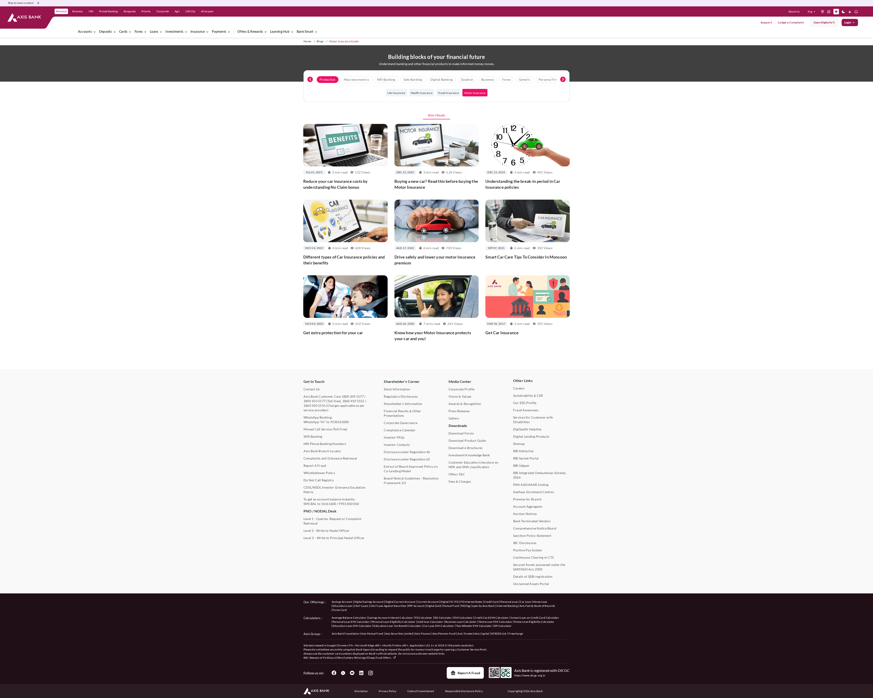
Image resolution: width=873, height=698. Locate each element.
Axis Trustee (465, 633)
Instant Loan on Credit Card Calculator (535, 617)
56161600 (328, 504)
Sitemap (519, 444)
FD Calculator (423, 617)
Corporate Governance (400, 423)
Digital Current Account (400, 601)
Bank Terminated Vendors (532, 521)
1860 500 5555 (315, 405)
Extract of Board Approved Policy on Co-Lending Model (410, 468)
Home (307, 41)
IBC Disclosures (525, 543)
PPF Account (416, 606)
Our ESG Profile (525, 403)
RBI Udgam (521, 465)
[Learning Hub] (292, 32)
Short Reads (436, 115)
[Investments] (186, 32)
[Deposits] (114, 32)
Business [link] (77, 11)
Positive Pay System (527, 550)
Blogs (320, 41)
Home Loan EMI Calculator (495, 621)
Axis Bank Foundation (345, 633)
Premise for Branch (527, 499)
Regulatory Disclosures (401, 396)
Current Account (428, 601)
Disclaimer (361, 691)
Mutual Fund (451, 606)
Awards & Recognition (465, 404)
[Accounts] (94, 32)
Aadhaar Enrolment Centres (533, 492)
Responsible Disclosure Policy (464, 691)
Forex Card (340, 610)
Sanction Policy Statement (532, 535)
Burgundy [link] (130, 11)
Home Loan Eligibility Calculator (534, 621)
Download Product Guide (467, 440)
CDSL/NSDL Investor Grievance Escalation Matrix (334, 489)
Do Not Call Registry (319, 480)
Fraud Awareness (526, 410)
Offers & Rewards (250, 31)
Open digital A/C (824, 22)
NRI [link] (91, 11)
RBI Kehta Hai (523, 451)
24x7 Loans (361, 606)
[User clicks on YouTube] (352, 673)
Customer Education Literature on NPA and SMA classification (474, 464)
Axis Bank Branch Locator (322, 451)
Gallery (454, 418)
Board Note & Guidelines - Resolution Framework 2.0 (411, 480)
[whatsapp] (829, 11)
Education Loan (342, 606)
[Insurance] (207, 32)
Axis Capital (481, 633)
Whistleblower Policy (319, 473)
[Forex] (145, 32)
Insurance (198, 31)
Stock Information (397, 389)
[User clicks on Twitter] (343, 673)
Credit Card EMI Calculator (491, 617)
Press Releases (459, 411)
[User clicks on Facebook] (334, 673)
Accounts (85, 31)
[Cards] (130, 32)
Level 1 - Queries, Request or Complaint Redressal (332, 521)
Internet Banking (507, 606)
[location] (822, 11)
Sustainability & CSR (528, 395)
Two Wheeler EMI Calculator (474, 626)
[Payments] (229, 32)
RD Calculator (443, 617)
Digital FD (446, 601)
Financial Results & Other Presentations (402, 413)
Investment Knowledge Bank (469, 455)
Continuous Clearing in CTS (533, 557)
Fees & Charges (460, 481)
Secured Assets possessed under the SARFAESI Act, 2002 (539, 567)
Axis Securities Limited (399, 633)
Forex (139, 31)
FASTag (465, 606)
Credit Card (491, 601)
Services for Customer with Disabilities (533, 419)
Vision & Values (460, 396)
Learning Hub (279, 31)
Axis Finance (423, 633)
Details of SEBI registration (533, 576)
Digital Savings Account (369, 601)
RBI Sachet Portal (526, 458)
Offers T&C (457, 474)
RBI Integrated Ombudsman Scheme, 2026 (539, 475)
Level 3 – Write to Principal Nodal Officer (334, 538)
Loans (154, 31)
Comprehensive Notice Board (534, 528)
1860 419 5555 (353, 401)
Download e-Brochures (466, 448)
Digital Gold (433, 606)
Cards (123, 31)
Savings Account (342, 601)
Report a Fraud (469, 673)
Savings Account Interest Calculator (390, 617)
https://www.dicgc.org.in (529, 675)
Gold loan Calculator (430, 621)
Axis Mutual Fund (372, 633)
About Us (794, 11)
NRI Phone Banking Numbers (325, 444)
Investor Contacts (397, 445)
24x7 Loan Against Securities (388, 606)
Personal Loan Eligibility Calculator (394, 621)
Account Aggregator (528, 506)
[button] (812, 11)
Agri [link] (177, 11)
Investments (174, 31)
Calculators (312, 618)
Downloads (458, 425)
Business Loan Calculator (461, 621)
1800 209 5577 (353, 396)
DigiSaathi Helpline (527, 429)
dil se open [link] (207, 11)
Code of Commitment (420, 691)
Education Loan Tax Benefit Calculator (397, 626)
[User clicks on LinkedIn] (361, 673)
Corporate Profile (462, 389)
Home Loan (540, 601)
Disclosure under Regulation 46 (407, 452)
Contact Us (312, 389)
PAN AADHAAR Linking (531, 485)
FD (457, 601)
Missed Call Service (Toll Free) (325, 429)
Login (847, 22)
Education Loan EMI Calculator (352, 626)
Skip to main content (20, 3)
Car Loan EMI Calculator (438, 626)
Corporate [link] (162, 11)
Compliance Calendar (400, 430)
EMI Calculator (463, 617)
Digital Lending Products (531, 436)
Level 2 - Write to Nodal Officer (327, 530)
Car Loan (525, 601)
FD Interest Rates (471, 601)
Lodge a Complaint (791, 22)
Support (766, 22)
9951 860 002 (349, 504)
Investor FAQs (394, 437)
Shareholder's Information (403, 404)
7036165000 (339, 422)
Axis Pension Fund (444, 633)
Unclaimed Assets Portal (531, 584)
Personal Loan (509, 601)
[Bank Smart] (316, 32)
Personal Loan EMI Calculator (351, 621)
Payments (219, 31)
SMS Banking (313, 436)
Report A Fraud (315, 465)
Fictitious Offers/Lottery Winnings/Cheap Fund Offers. (357, 657)
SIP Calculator (503, 626)
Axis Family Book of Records (537, 606)
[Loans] (161, 32)
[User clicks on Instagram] (370, 673)
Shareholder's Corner (402, 381)
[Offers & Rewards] (265, 32)
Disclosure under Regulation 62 (407, 459)
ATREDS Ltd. (499, 633)
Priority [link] (146, 11)
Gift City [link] (190, 11)
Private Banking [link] (108, 11)
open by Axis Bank (483, 606)
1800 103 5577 (315, 401)
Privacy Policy (387, 691)
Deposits (105, 31)
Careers (519, 388)
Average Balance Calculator (349, 617)
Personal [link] (61, 11)
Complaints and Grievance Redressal (330, 458)
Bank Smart (305, 31)
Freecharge (516, 633)
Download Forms (461, 433)
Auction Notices (525, 514)
